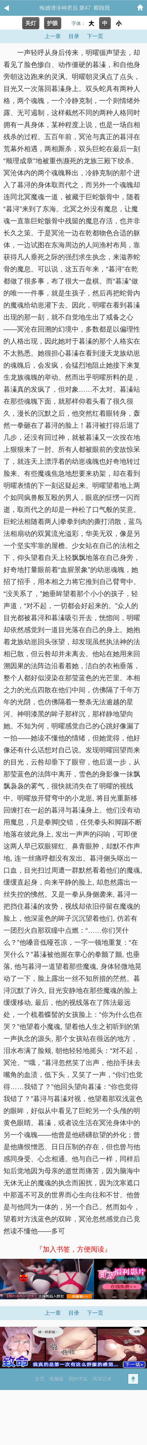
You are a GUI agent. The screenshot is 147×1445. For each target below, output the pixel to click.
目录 (73, 36)
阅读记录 (102, 1379)
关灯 (30, 23)
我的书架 (78, 1379)
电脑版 (57, 1379)
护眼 (52, 23)
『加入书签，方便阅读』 (73, 1249)
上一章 (52, 36)
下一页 (95, 36)
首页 (40, 1379)
